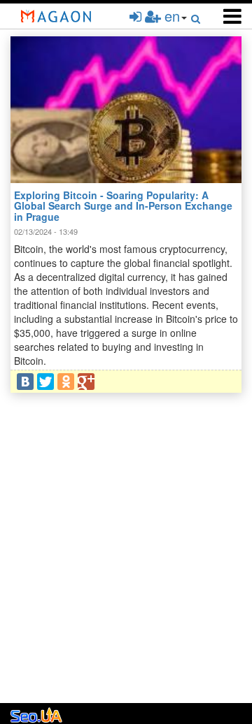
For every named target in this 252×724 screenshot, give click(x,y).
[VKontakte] (25, 381)
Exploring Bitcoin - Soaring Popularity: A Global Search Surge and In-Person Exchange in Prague (123, 206)
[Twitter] (45, 381)
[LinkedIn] (106, 381)
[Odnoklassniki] (65, 381)
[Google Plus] (86, 381)
